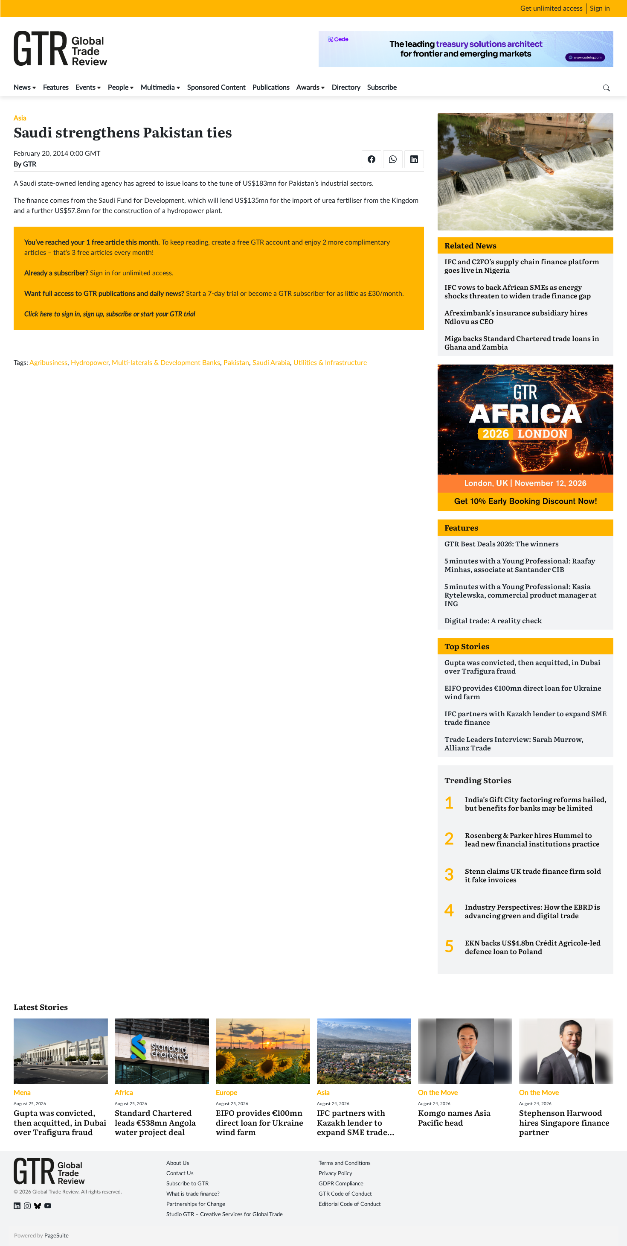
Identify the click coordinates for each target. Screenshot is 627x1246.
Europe (226, 1092)
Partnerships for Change (195, 1204)
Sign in (600, 8)
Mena (22, 1092)
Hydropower (89, 362)
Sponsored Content (216, 87)
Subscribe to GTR (187, 1184)
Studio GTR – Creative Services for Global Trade (224, 1214)
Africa (124, 1092)
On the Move (438, 1092)
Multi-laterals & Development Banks (166, 362)
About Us (177, 1163)
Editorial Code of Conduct (350, 1204)
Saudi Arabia (271, 362)
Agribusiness (48, 362)
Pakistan (236, 362)
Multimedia (158, 87)
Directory (346, 87)
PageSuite (56, 1236)
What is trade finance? (193, 1194)
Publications (271, 87)
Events (85, 87)
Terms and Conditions (345, 1163)
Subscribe (382, 87)
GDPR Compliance (341, 1184)
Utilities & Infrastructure (330, 362)
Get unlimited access (551, 8)
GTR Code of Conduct (345, 1194)
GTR (29, 164)
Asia (20, 118)
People (118, 87)
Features (56, 87)
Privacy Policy (335, 1173)
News (22, 87)
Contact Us (180, 1173)
